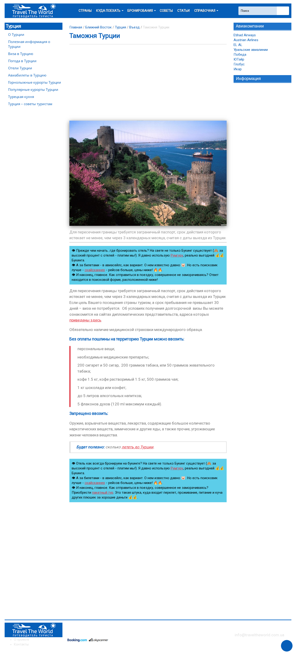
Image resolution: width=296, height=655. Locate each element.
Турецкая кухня (21, 96)
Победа (240, 54)
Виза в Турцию (20, 53)
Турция (13, 26)
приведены (85, 320)
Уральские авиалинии (251, 50)
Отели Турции (20, 68)
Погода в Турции (22, 60)
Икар (238, 69)
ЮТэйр (239, 59)
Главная (75, 27)
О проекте (21, 639)
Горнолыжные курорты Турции (34, 82)
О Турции (16, 34)
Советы (166, 10)
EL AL (238, 45)
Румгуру (177, 255)
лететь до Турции (137, 447)
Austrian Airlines (246, 40)
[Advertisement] (148, 82)
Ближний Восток (98, 27)
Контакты (21, 644)
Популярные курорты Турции (33, 89)
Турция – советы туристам (30, 103)
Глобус (239, 64)
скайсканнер (95, 270)
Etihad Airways (245, 35)
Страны (85, 10)
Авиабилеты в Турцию (27, 75)
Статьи (183, 10)
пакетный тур (102, 492)
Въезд (134, 27)
